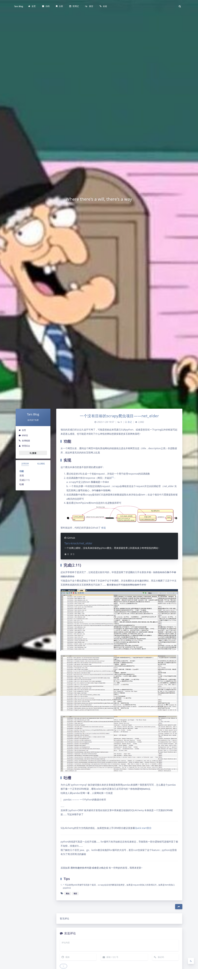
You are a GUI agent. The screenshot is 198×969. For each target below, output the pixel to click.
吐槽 (21, 484)
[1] (112, 477)
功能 (21, 471)
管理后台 (26, 445)
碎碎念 (25, 435)
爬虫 (67, 893)
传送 (103, 527)
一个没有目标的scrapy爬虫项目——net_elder (119, 415)
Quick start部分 (143, 828)
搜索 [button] (34, 453)
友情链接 (26, 440)
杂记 (130, 422)
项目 (75, 893)
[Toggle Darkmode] (191, 961)
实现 (21, 475)
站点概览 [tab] (41, 463)
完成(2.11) (24, 479)
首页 (24, 430)
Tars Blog (18, 6)
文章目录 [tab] (25, 463)
